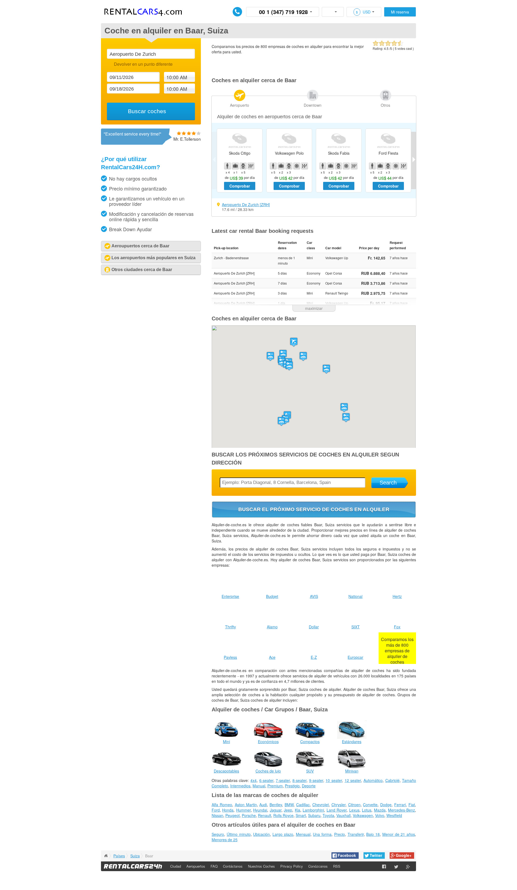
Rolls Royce (283, 815)
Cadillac (303, 804)
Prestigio (292, 785)
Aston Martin (246, 804)
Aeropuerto (239, 105)
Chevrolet (320, 804)
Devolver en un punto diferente (143, 64)
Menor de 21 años (398, 834)
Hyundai (260, 810)
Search (388, 483)
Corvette (370, 804)
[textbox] (151, 54)
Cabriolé (392, 780)
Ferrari (400, 804)
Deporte (309, 785)
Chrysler (338, 804)
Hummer (243, 810)
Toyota (328, 815)
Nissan (217, 815)
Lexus (354, 810)
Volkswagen (363, 815)
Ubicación (261, 834)
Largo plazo (283, 834)
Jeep (288, 810)
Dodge (386, 804)
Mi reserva (400, 12)
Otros (385, 105)
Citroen (354, 804)
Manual (259, 785)
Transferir (356, 834)
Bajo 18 (373, 834)
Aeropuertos (195, 866)
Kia (297, 810)
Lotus (366, 810)
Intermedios (240, 785)
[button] (293, 342)
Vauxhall (343, 815)
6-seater (266, 780)
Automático (373, 780)
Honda (227, 810)
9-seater (316, 780)
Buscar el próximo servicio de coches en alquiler (313, 509)
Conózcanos (318, 866)
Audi (263, 804)
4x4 (253, 780)
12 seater (353, 780)
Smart (301, 815)
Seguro (218, 834)
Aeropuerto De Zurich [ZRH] (246, 204)
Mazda (380, 810)
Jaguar (275, 810)
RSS (336, 866)
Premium (275, 785)
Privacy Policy (291, 866)
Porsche (249, 815)
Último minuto (239, 834)
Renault (264, 815)
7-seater (283, 780)
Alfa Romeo (222, 804)
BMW (289, 804)
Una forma (322, 834)
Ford (216, 810)
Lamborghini (313, 810)
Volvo (379, 815)
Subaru (314, 815)
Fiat (411, 804)
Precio (339, 834)
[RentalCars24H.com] (106, 856)
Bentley (276, 804)
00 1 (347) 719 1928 (283, 12)
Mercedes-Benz (401, 810)
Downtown (313, 105)
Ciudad (175, 866)
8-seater (299, 780)
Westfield (394, 815)
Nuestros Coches (261, 866)
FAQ (214, 866)
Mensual (303, 834)
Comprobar (239, 186)
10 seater (334, 780)
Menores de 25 (224, 839)
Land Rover (337, 810)
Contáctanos (233, 866)
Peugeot (232, 815)
